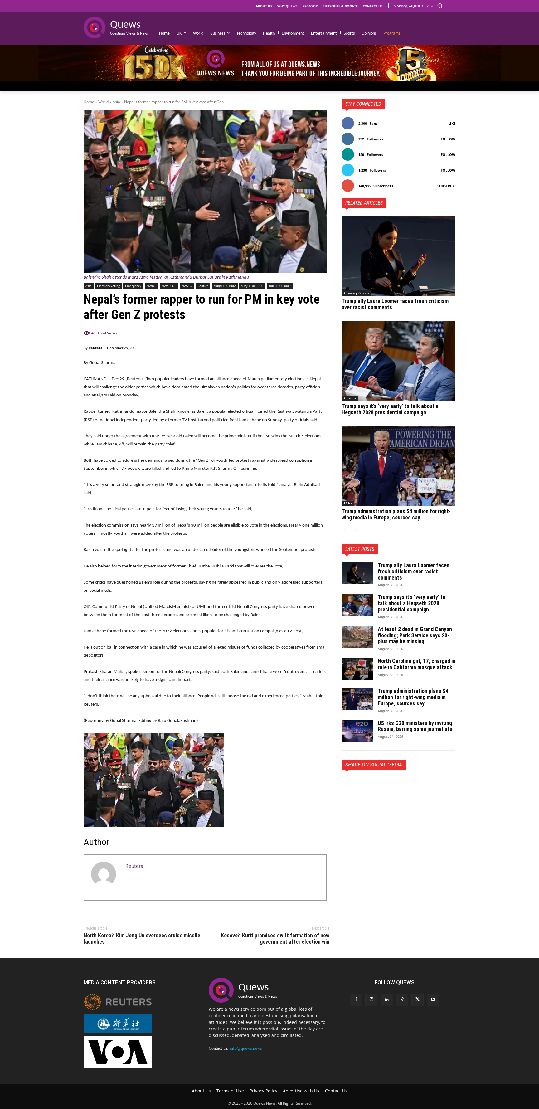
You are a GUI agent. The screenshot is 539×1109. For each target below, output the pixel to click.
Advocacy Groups (356, 293)
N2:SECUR (169, 286)
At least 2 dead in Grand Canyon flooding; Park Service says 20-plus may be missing (415, 635)
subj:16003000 (280, 286)
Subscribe (446, 185)
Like (451, 123)
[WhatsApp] (391, 784)
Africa (347, 503)
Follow (448, 139)
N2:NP (151, 286)
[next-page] (355, 531)
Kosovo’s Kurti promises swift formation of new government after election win (275, 938)
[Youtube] (433, 1000)
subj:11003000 (252, 286)
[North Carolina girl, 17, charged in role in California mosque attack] (357, 669)
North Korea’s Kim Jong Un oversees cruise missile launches (142, 938)
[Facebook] (348, 784)
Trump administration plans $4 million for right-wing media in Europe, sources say (396, 514)
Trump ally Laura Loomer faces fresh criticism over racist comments (395, 304)
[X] (362, 784)
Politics (202, 286)
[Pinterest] (376, 784)
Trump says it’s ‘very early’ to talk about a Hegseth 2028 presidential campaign (390, 409)
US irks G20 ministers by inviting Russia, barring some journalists (415, 726)
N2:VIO (187, 286)
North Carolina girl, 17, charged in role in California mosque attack (416, 664)
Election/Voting (108, 286)
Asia (116, 102)
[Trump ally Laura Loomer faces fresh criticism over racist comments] (398, 256)
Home (89, 102)
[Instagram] (371, 1000)
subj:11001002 (225, 286)
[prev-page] (345, 531)
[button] (439, 5)
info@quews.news (246, 1048)
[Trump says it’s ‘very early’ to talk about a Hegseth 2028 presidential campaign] (398, 361)
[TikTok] (402, 1000)
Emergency (133, 286)
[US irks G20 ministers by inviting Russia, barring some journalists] (357, 731)
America (349, 398)
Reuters (95, 347)
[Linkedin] (387, 1000)
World (103, 102)
